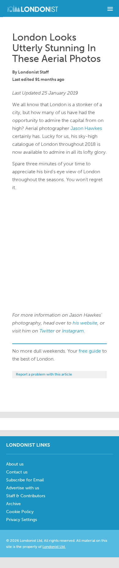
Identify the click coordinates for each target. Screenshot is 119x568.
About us (14, 464)
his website (85, 323)
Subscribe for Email (25, 480)
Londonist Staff (33, 72)
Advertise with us (22, 488)
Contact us (16, 472)
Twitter (47, 331)
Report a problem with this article (44, 374)
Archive (13, 503)
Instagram (73, 331)
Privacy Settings (21, 519)
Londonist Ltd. (54, 547)
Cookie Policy (20, 511)
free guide (90, 351)
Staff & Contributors (25, 495)
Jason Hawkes (86, 128)
